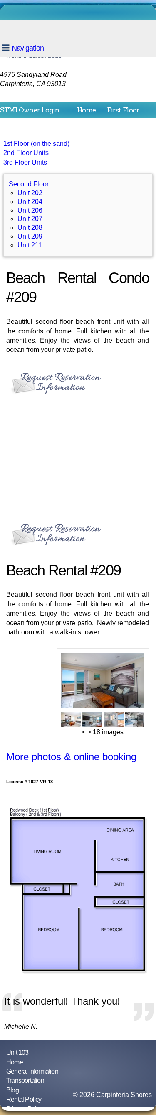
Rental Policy (24, 1099)
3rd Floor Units (25, 162)
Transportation (23, 134)
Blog (12, 1090)
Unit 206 (29, 210)
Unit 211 (29, 245)
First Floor (123, 110)
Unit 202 (29, 192)
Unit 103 (17, 1052)
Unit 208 (29, 227)
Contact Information (89, 134)
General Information (32, 1071)
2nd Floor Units (26, 152)
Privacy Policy (25, 1108)
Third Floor (69, 122)
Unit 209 (29, 236)
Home (86, 110)
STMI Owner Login (29, 110)
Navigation (28, 48)
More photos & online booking (71, 756)
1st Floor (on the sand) (36, 143)
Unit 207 (29, 218)
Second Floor (20, 122)
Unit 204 (29, 201)
